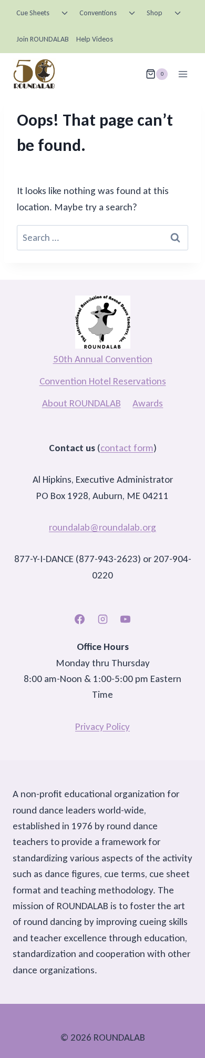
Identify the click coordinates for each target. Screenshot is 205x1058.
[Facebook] (79, 619)
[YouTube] (126, 619)
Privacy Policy (102, 726)
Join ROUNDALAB (42, 39)
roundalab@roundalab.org (102, 527)
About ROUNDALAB (81, 403)
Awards (147, 403)
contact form (126, 448)
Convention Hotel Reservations (102, 381)
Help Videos (94, 39)
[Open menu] (182, 74)
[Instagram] (102, 619)
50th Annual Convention (102, 359)
